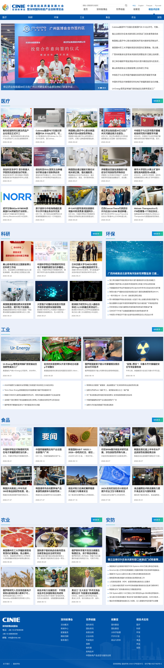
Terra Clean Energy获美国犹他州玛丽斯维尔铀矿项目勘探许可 (27, 390)
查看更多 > (157, 101)
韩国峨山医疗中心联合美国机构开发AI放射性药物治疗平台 (136, 41)
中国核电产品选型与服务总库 (98, 656)
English (141, 5)
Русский (158, 5)
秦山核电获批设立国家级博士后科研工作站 (130, 68)
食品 (108, 17)
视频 (88, 644)
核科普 (89, 648)
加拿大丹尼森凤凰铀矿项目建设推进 (99, 405)
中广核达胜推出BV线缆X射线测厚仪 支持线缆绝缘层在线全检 (109, 395)
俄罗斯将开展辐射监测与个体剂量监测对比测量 (22, 405)
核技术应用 (154, 9)
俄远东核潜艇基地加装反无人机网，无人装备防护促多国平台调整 (133, 601)
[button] (98, 87)
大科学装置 (116, 632)
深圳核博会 (102, 9)
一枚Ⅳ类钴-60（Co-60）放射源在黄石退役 (125, 296)
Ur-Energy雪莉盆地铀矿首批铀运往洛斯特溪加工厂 (133, 89)
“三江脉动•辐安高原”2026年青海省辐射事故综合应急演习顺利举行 (134, 586)
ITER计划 (115, 636)
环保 (56, 17)
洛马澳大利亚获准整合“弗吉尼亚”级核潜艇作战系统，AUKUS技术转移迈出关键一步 (135, 597)
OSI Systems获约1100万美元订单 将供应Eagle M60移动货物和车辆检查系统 (135, 593)
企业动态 (90, 636)
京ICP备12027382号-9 (153, 664)
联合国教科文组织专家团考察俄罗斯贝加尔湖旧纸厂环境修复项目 (133, 303)
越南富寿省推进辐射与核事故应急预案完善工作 (127, 578)
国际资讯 (90, 629)
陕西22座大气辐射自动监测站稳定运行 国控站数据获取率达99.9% (134, 292)
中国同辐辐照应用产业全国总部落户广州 (101, 400)
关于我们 (6, 664)
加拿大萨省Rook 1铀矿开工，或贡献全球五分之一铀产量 (107, 390)
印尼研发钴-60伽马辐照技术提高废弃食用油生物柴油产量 (130, 307)
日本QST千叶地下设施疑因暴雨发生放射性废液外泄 (128, 311)
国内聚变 (115, 625)
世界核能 (120, 9)
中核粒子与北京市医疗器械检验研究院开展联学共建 (134, 75)
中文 (134, 5)
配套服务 (64, 632)
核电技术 (90, 652)
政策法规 (90, 632)
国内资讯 (90, 625)
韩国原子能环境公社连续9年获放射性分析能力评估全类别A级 (132, 284)
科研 (30, 17)
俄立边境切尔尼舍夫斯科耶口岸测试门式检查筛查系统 (135, 34)
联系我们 (64, 640)
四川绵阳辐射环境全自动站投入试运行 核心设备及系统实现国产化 (134, 299)
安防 (159, 17)
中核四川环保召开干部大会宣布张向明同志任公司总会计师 (131, 315)
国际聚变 (115, 629)
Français (149, 5)
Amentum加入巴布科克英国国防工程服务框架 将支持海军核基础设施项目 (135, 570)
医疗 (4, 17)
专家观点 (90, 640)
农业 (133, 17)
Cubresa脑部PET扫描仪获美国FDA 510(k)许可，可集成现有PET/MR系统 (136, 27)
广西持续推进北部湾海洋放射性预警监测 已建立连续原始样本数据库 (136, 55)
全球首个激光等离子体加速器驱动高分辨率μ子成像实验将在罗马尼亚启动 (31, 400)
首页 (85, 9)
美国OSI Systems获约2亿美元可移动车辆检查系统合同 (129, 574)
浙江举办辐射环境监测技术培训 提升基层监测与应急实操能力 (136, 61)
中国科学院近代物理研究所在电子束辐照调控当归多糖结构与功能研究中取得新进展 (136, 82)
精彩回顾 (64, 636)
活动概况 (64, 625)
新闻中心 (64, 629)
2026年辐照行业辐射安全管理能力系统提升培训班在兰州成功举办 (29, 385)
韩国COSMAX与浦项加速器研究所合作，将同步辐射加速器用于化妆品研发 (32, 395)
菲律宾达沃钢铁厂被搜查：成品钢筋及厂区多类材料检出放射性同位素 (112, 385)
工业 (82, 17)
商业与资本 (116, 640)
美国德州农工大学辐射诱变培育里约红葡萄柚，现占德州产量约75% (136, 48)
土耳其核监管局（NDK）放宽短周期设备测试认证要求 (129, 582)
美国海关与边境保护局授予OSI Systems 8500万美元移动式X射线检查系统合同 (135, 566)
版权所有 (16, 664)
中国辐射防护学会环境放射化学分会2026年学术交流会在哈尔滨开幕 (134, 288)
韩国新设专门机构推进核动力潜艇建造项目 (125, 589)
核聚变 (136, 9)
